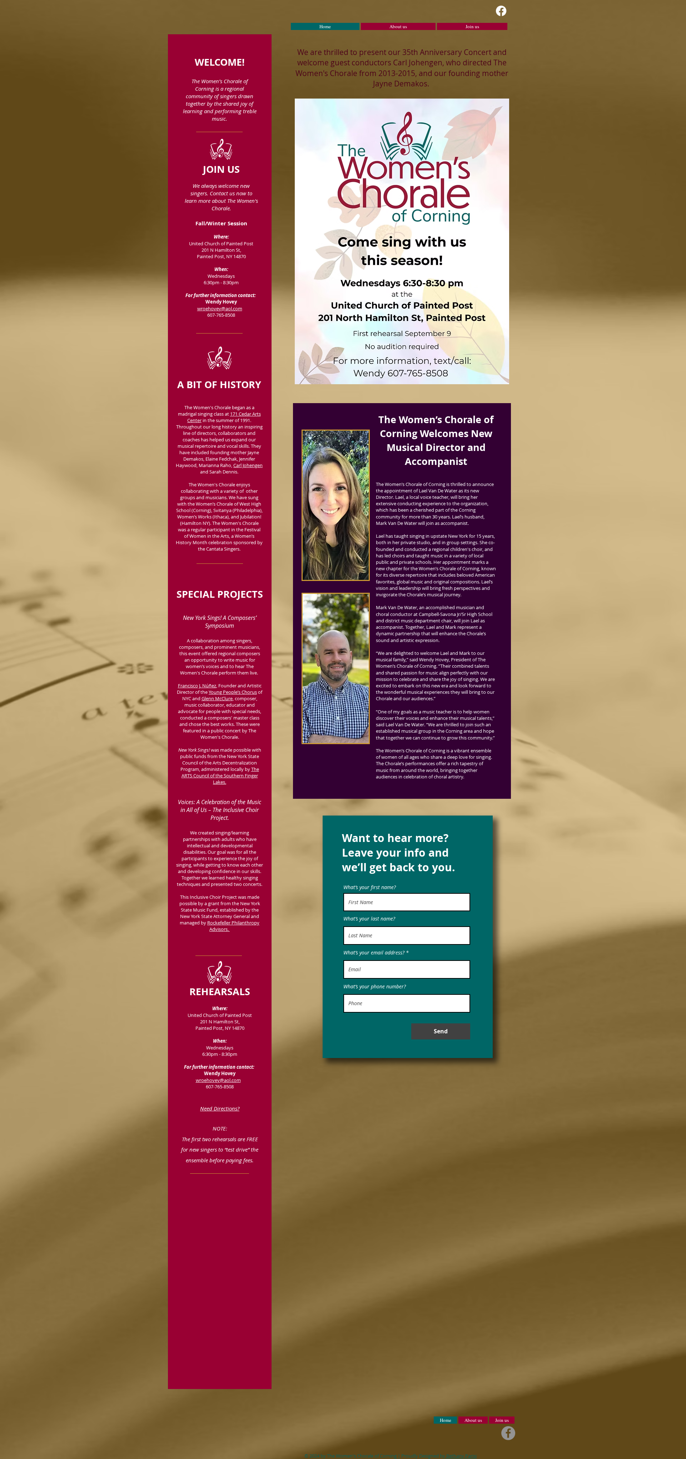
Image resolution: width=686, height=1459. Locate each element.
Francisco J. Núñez (197, 685)
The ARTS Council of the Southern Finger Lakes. (220, 775)
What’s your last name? (369, 918)
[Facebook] (501, 11)
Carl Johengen (248, 465)
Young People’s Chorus (233, 692)
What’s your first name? (369, 887)
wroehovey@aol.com (219, 308)
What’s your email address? (373, 952)
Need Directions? (219, 1108)
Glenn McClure (217, 698)
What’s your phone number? (374, 986)
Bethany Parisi (461, 1456)
